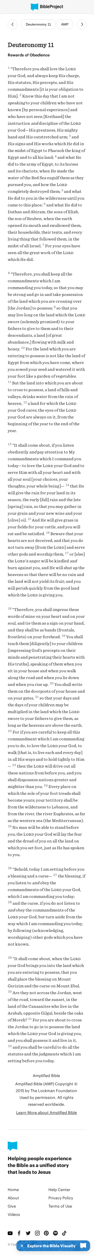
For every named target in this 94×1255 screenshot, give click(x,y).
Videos (14, 1214)
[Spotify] (55, 1233)
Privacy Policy (60, 1197)
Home (13, 1189)
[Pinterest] (46, 1233)
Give (12, 1206)
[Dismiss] (20, 1246)
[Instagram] (37, 1233)
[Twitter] (28, 1233)
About (13, 1197)
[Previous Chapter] (12, 24)
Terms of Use (60, 1206)
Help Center (59, 1189)
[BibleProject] (47, 7)
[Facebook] (19, 1233)
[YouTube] (10, 1233)
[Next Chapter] (82, 24)
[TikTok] (64, 1233)
